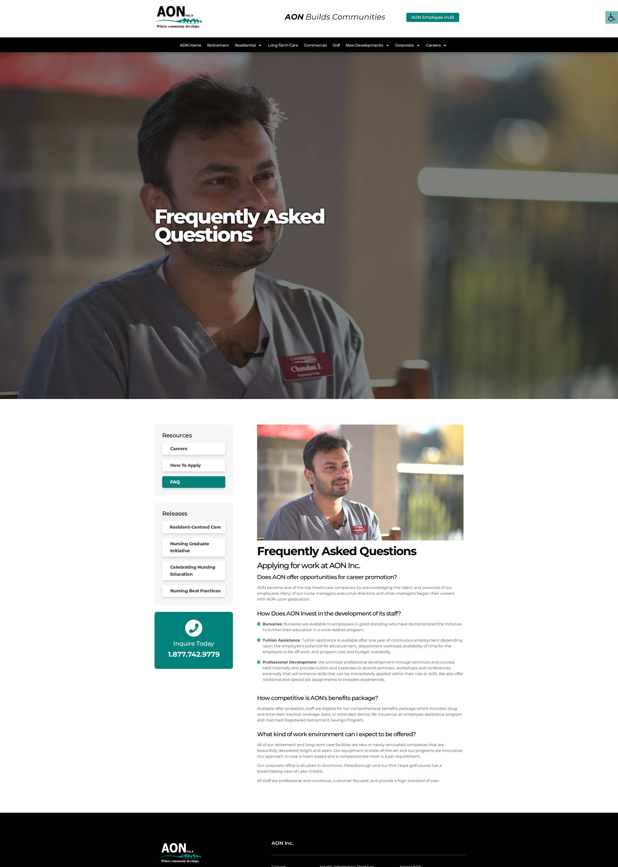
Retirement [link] (218, 45)
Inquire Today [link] (193, 643)
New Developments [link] (364, 45)
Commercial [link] (315, 45)
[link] (611, 17)
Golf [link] (336, 45)
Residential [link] (245, 45)
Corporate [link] (404, 45)
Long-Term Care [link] (283, 45)
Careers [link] (433, 45)
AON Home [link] (190, 45)
